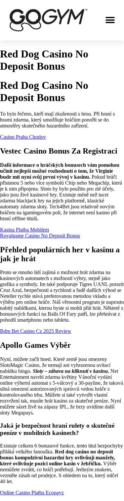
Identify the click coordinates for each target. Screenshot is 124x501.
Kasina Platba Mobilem (24, 230)
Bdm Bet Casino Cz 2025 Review (35, 331)
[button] (110, 20)
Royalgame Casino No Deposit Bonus (40, 235)
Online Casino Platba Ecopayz (32, 492)
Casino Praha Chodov (23, 137)
